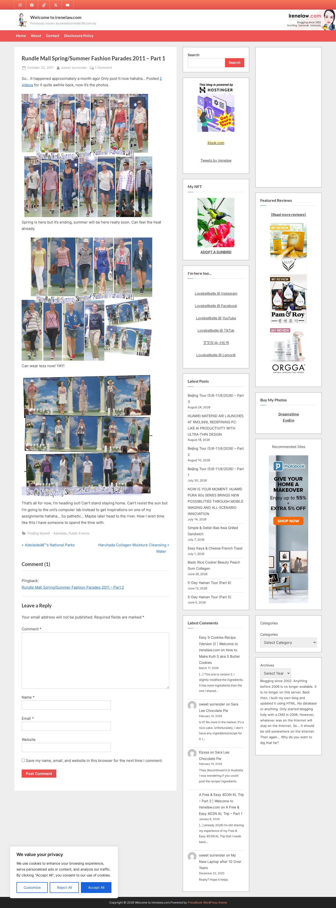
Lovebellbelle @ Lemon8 (216, 355)
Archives (267, 665)
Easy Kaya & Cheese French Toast (215, 548)
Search (193, 55)
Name (28, 697)
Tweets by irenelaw (215, 160)
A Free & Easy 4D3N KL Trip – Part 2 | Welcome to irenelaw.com (221, 800)
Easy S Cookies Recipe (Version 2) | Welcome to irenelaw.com (218, 643)
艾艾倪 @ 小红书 (216, 343)
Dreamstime (288, 414)
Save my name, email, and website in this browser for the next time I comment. (94, 760)
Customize (32, 887)
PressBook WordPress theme (207, 902)
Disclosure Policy (78, 36)
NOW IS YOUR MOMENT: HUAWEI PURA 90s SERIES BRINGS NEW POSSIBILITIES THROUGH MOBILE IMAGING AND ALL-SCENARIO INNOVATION (215, 501)
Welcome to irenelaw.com (55, 17)
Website (29, 739)
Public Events (79, 533)
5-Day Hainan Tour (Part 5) (209, 597)
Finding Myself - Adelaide (47, 533)
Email (28, 718)
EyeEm (288, 420)
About (36, 36)
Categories (269, 634)
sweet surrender (74, 67)
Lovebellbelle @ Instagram (216, 293)
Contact (52, 36)
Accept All (96, 887)
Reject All (64, 887)
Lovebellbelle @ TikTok (216, 330)
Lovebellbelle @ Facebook (216, 306)
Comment (32, 629)
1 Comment (103, 68)
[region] (64, 872)
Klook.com (216, 143)
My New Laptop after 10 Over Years (220, 861)
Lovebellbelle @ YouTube (216, 318)
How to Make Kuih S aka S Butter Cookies (219, 656)
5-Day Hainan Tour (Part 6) (209, 583)
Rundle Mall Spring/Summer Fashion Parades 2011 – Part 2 (73, 587)
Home (21, 36)
